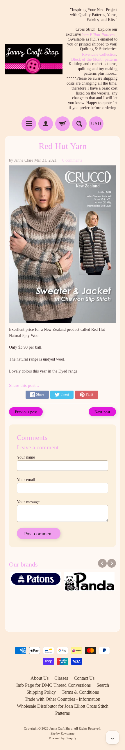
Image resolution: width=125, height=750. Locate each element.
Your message (28, 502)
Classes (61, 678)
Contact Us (84, 678)
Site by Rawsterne (62, 733)
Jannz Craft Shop (60, 728)
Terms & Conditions (80, 692)
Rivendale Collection (99, 55)
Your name (26, 457)
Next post (102, 412)
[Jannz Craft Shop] (34, 59)
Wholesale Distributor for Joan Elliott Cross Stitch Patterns (62, 710)
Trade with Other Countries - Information (62, 699)
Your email (26, 480)
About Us (40, 678)
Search (103, 685)
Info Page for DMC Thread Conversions (53, 685)
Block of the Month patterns (94, 59)
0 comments (72, 160)
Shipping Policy (41, 692)
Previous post (26, 412)
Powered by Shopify (62, 738)
